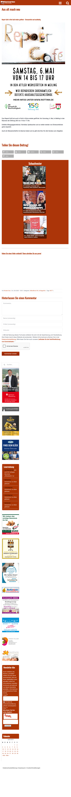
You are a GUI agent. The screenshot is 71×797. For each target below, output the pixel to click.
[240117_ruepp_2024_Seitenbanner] (10, 416)
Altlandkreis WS (34, 290)
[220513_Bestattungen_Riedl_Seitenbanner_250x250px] (10, 597)
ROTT (51, 290)
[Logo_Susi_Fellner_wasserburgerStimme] (10, 618)
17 (3, 751)
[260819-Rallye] (34, 167)
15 (15, 749)
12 (8, 749)
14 (12, 749)
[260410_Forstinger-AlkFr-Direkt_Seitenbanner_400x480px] (10, 539)
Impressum (22, 768)
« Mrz (3, 755)
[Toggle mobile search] (67, 3)
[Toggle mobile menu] (60, 3)
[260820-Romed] (34, 192)
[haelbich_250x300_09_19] (10, 515)
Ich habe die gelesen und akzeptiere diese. (9, 705)
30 (17, 753)
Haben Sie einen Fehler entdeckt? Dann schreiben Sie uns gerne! (21, 253)
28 (12, 753)
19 (8, 751)
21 (12, 751)
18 (5, 751)
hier (6, 693)
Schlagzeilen (42, 290)
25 (5, 753)
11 (5, 749)
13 (10, 749)
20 (10, 751)
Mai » (7, 755)
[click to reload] (10, 716)
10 (3, 749)
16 (17, 749)
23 (17, 751)
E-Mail (5, 695)
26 (8, 753)
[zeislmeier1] (10, 588)
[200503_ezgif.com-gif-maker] (10, 564)
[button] (8, 152)
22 (15, 751)
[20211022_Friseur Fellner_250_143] (10, 637)
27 (10, 753)
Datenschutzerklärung (9, 704)
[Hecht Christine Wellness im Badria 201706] (10, 651)
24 (3, 753)
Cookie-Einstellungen (33, 768)
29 (15, 753)
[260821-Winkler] (35, 217)
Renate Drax (7, 290)
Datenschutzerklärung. (9, 339)
